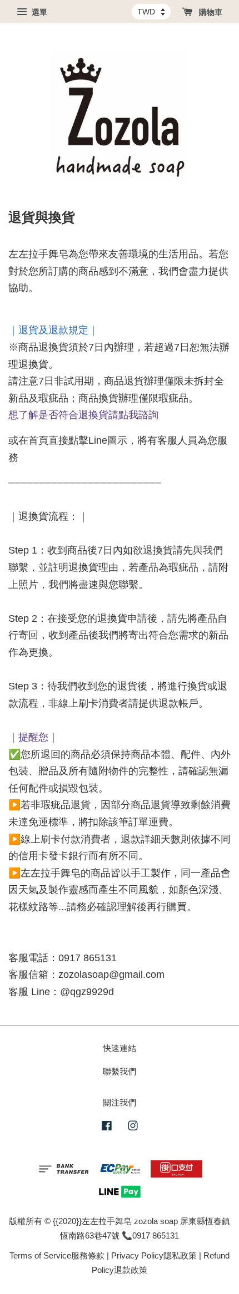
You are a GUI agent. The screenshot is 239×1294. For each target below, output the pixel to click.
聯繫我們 (119, 1071)
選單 (38, 12)
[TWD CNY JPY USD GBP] (151, 11)
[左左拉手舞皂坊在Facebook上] (107, 1127)
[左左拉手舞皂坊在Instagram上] (133, 1127)
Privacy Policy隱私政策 (154, 1255)
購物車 (209, 12)
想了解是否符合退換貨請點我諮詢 (83, 414)
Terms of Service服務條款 (56, 1255)
